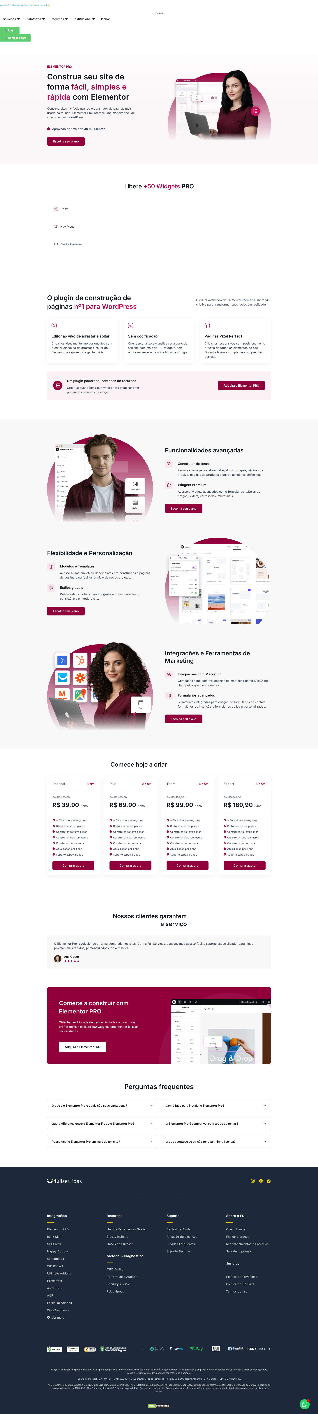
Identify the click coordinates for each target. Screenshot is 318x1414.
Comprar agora (73, 865)
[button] (143, 1349)
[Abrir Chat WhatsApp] (305, 1404)
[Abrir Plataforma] (43, 19)
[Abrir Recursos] (66, 19)
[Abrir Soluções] (18, 19)
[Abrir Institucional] (93, 19)
